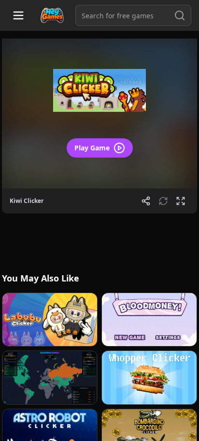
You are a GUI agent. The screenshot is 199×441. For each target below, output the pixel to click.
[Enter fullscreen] (180, 201)
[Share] (146, 201)
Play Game (92, 147)
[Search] (179, 15)
